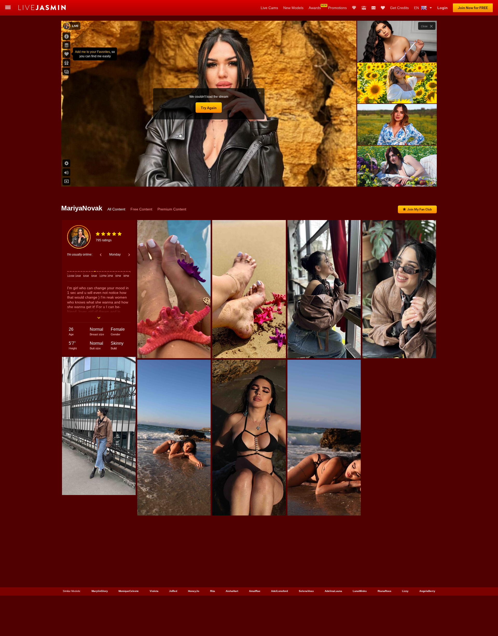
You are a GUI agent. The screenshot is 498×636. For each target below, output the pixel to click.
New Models (293, 8)
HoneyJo (193, 591)
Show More (397, 178)
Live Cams (269, 8)
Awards (315, 8)
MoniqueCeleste (129, 591)
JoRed (173, 591)
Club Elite (354, 8)
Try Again (209, 108)
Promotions (337, 8)
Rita (212, 591)
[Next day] (129, 254)
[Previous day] (100, 254)
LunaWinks (360, 591)
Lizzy (405, 591)
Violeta (154, 591)
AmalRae (254, 591)
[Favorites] (383, 8)
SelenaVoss (306, 591)
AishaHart (232, 591)
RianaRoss (384, 591)
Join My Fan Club (419, 209)
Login (442, 8)
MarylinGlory (100, 591)
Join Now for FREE (473, 8)
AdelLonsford (279, 591)
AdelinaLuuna (333, 591)
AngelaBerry (427, 591)
